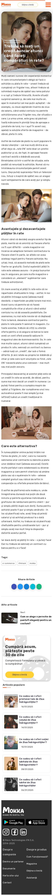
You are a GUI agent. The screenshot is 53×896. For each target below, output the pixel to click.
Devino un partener (13, 861)
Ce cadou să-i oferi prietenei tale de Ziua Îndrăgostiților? (31, 699)
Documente (9, 868)
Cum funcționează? (37, 856)
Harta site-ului (11, 875)
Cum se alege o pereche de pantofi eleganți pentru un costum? (36, 620)
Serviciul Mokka (12, 40)
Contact (7, 882)
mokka (33, 563)
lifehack (22, 563)
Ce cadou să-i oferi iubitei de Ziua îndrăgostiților (30, 782)
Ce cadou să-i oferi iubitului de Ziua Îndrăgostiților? (30, 761)
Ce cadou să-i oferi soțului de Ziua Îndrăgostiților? (30, 720)
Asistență (31, 877)
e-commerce (9, 563)
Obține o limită (28, 5)
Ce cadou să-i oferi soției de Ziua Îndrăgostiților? (33, 741)
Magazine (31, 863)
